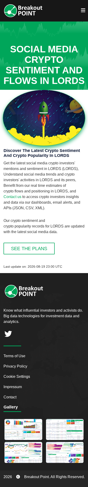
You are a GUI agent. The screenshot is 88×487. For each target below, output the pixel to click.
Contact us (12, 197)
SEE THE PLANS (29, 248)
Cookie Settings (17, 377)
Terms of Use (14, 356)
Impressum (13, 387)
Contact (10, 397)
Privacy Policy (15, 366)
